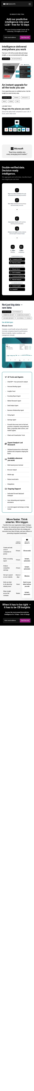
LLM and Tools (6, 97)
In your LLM (6, 58)
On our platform (16, 58)
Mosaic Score (6, 311)
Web (17, 101)
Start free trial (25, 37)
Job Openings (20, 318)
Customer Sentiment (8, 318)
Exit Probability (17, 311)
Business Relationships (23, 315)
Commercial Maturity (8, 315)
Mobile (11, 101)
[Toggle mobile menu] (30, 4)
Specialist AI (25, 97)
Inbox (4, 101)
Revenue (28, 318)
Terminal (16, 97)
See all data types (7, 322)
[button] (17, 123)
